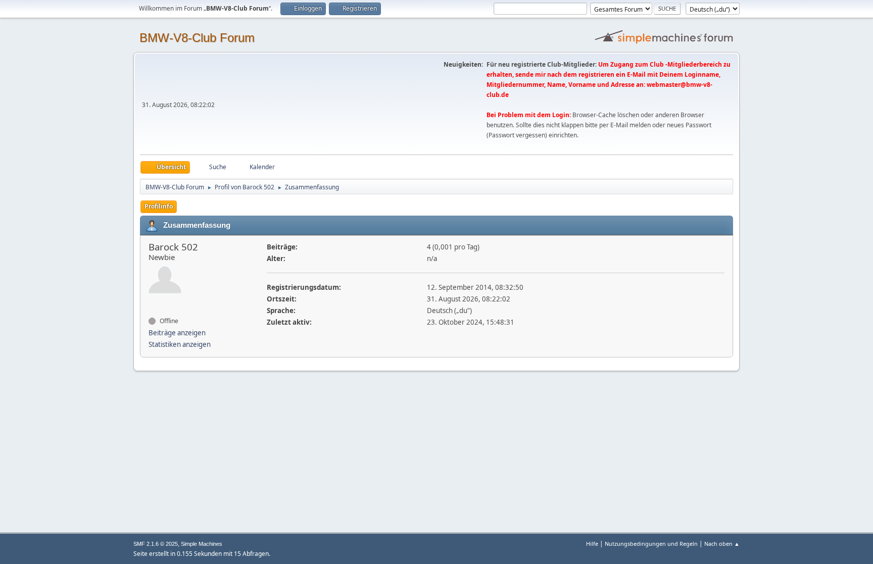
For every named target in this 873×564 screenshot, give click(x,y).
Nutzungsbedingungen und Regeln (651, 543)
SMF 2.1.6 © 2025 (155, 544)
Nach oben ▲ (722, 543)
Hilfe (592, 543)
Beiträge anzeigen (177, 332)
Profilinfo (158, 206)
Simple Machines (201, 544)
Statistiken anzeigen (180, 344)
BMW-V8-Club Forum (197, 37)
